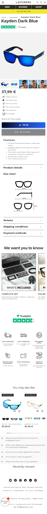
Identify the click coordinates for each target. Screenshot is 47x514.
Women (23, 7)
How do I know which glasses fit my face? (23, 452)
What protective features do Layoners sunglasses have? (22, 439)
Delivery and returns (12, 487)
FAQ (24, 487)
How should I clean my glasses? (19, 457)
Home (3, 17)
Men (7, 7)
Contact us (7, 490)
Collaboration (18, 490)
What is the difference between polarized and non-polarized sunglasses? (25, 446)
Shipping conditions (15, 226)
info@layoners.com (25, 507)
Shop (39, 7)
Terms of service (10, 499)
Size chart (9, 174)
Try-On (23, 125)
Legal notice (37, 499)
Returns (8, 220)
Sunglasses (13, 17)
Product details (13, 167)
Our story (29, 490)
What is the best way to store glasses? (22, 461)
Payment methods (14, 233)
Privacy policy (24, 499)
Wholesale (38, 490)
